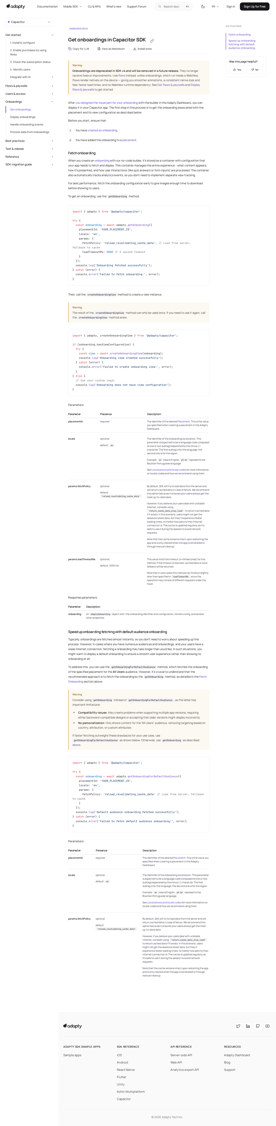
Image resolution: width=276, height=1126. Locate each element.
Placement (184, 421)
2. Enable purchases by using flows (28, 52)
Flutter (121, 1077)
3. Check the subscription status (30, 62)
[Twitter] (238, 1026)
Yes (239, 69)
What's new (113, 6)
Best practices (15, 141)
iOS (119, 1055)
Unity (121, 1084)
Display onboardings (23, 117)
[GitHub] (257, 1026)
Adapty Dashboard (237, 1055)
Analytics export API (184, 1070)
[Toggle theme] (203, 6)
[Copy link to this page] (152, 40)
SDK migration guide (18, 164)
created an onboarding (102, 130)
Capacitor (124, 1099)
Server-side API (181, 1055)
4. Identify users (20, 69)
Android (122, 1062)
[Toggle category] (52, 35)
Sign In (230, 6)
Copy (203, 209)
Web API (176, 1062)
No (256, 69)
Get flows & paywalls (170, 85)
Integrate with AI (20, 77)
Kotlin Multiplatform (131, 1091)
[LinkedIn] (248, 1026)
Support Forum (136, 6)
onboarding (102, 160)
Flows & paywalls (16, 86)
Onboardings (78, 28)
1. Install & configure (22, 42)
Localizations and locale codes (169, 469)
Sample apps (72, 1055)
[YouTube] (267, 1026)
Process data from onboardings (29, 132)
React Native (126, 1070)
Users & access (15, 94)
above (76, 745)
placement (129, 140)
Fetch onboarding (240, 34)
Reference (12, 157)
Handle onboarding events (26, 124)
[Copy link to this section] (64, 153)
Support (229, 1070)
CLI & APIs (94, 6)
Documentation (47, 6)
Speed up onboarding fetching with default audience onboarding (242, 44)
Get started (13, 35)
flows (121, 75)
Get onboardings (20, 109)
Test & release (14, 149)
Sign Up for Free (254, 6)
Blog (227, 1062)
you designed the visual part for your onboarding (106, 103)
